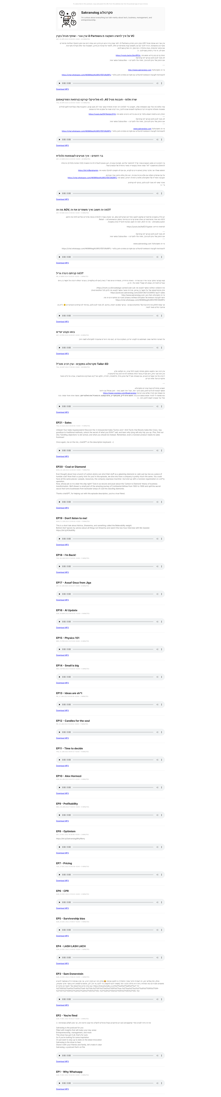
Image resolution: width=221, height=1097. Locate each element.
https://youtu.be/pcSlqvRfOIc (128, 55)
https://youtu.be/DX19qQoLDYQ (102, 114)
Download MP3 (62, 89)
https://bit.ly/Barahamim (88, 170)
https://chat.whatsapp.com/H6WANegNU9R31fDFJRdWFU (86, 75)
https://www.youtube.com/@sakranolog (119, 393)
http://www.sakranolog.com (139, 70)
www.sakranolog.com (142, 129)
